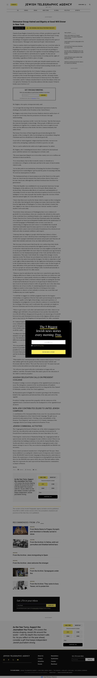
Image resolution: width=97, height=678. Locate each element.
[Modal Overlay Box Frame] (48, 339)
